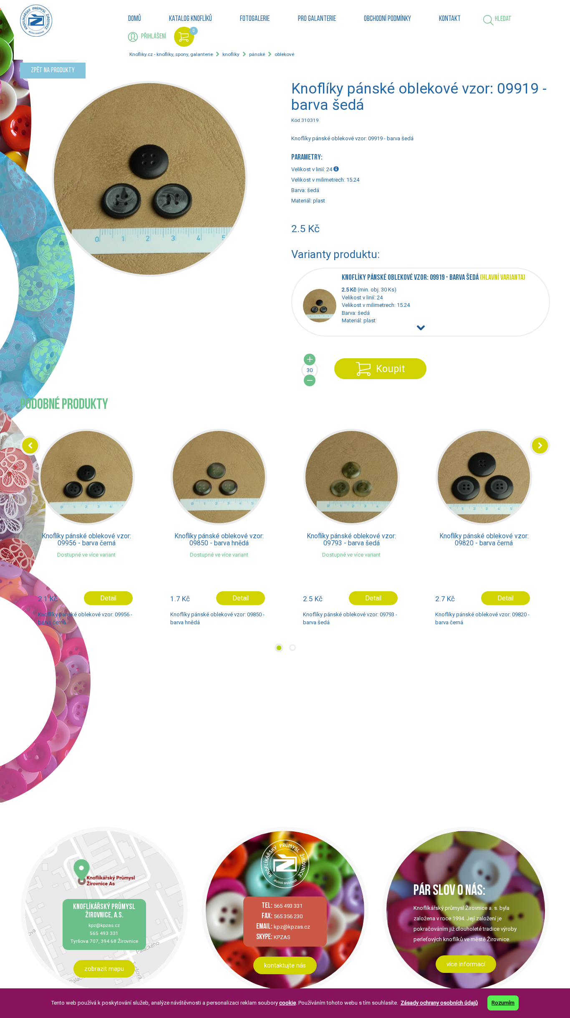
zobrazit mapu (104, 968)
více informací (465, 964)
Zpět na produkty (53, 70)
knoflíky (231, 54)
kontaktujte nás (285, 965)
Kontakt (450, 19)
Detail (108, 598)
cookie (287, 1003)
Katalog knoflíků (190, 19)
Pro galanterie (317, 19)
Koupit (390, 369)
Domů (134, 19)
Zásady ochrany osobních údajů (439, 1003)
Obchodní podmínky (387, 19)
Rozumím (503, 1003)
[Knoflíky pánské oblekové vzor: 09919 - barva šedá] (322, 320)
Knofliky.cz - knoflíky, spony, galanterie (171, 54)
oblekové (284, 54)
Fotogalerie (255, 19)
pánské (257, 54)
